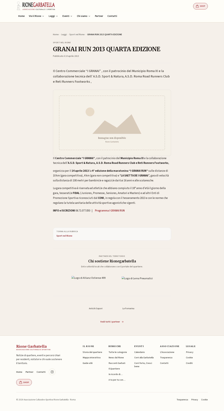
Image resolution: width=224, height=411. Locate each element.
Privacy (189, 352)
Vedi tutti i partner (110, 321)
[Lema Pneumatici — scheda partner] (137, 282)
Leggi (64, 34)
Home (21, 16)
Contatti (112, 16)
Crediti (189, 363)
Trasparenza (166, 357)
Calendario (139, 352)
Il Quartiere (114, 368)
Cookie (189, 357)
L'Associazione (167, 352)
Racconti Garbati (117, 363)
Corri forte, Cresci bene (143, 364)
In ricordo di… (116, 374)
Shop (202, 6)
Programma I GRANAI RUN (110, 211)
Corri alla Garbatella (144, 357)
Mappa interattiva (92, 357)
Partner (99, 16)
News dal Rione (116, 357)
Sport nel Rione (77, 34)
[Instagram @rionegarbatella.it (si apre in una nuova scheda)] (52, 372)
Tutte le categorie (118, 352)
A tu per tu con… (117, 380)
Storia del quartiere (92, 352)
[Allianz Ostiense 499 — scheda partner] (88, 282)
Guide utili (87, 363)
